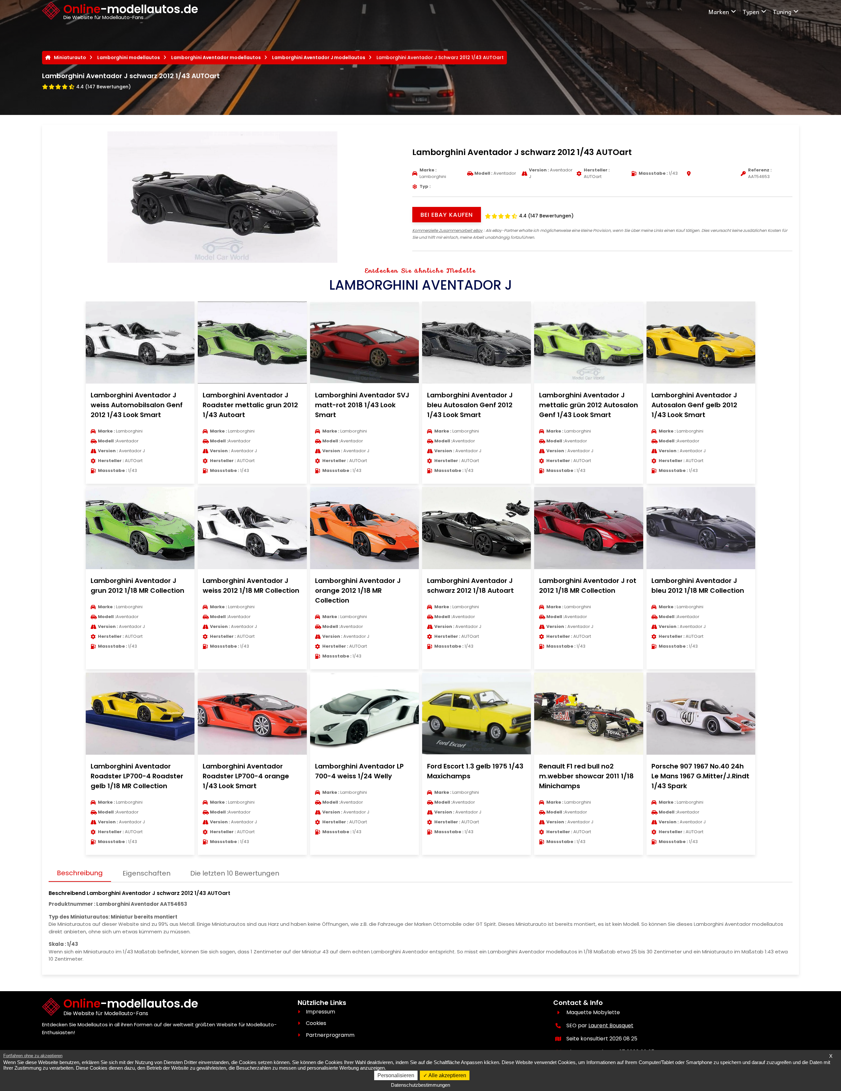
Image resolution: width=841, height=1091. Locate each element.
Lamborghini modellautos (128, 57)
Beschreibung (80, 873)
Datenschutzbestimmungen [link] (420, 1085)
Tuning (782, 11)
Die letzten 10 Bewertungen (234, 873)
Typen (750, 11)
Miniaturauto (70, 57)
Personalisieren (395, 1075)
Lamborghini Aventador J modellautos (318, 57)
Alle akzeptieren (446, 1075)
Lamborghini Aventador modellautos (216, 57)
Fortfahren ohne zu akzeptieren (32, 1055)
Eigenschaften (146, 873)
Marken (718, 11)
